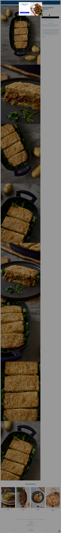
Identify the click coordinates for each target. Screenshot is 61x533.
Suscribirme (24, 12)
